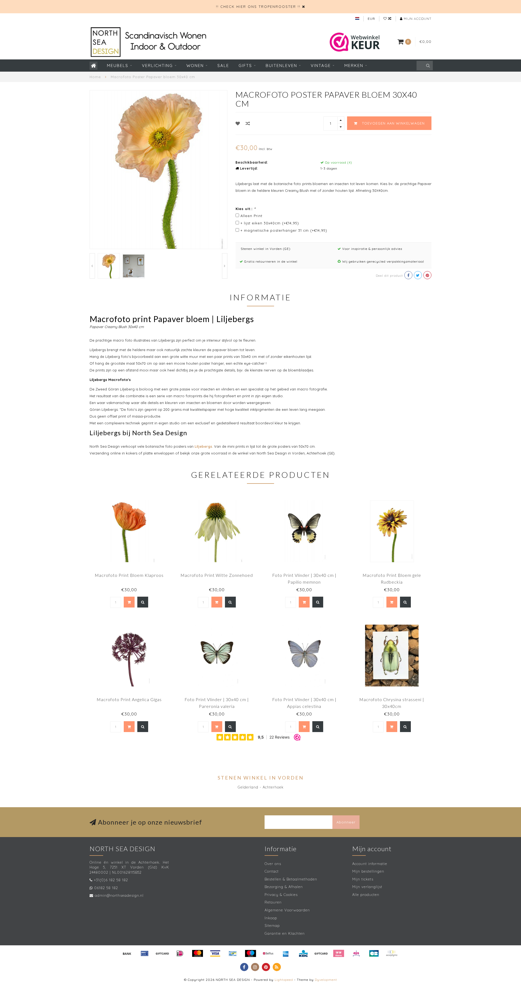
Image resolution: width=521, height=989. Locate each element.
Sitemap (272, 925)
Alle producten (365, 894)
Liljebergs (203, 446)
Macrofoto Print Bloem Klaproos (129, 575)
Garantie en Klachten (285, 933)
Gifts (245, 65)
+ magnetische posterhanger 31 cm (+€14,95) (283, 230)
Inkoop (271, 918)
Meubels (117, 65)
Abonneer (345, 822)
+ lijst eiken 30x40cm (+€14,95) (269, 223)
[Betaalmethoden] (127, 953)
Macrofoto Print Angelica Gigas (129, 699)
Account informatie (369, 863)
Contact (272, 871)
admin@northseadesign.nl (119, 895)
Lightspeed (284, 980)
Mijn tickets (362, 879)
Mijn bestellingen (368, 871)
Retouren (273, 902)
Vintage (321, 65)
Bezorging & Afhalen (284, 887)
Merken (353, 65)
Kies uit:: (246, 208)
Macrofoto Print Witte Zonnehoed (216, 575)
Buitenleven (281, 65)
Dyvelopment (326, 980)
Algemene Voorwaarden (287, 910)
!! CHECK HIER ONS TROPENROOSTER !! (258, 6)
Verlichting (157, 65)
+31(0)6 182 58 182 (111, 880)
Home (95, 77)
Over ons (273, 863)
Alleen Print (251, 216)
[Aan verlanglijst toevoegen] (238, 123)
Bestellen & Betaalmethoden (291, 879)
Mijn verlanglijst (367, 887)
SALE (223, 65)
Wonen (195, 65)
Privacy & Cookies (281, 894)
